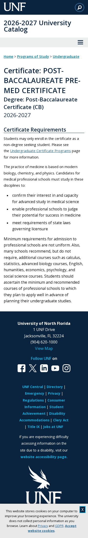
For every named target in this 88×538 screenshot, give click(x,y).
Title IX (33, 426)
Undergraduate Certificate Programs (40, 150)
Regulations (33, 400)
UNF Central (32, 386)
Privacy (43, 526)
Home (8, 57)
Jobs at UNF (53, 426)
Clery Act (60, 420)
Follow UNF (41, 358)
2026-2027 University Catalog (37, 26)
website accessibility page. (44, 456)
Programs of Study (33, 57)
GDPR (59, 526)
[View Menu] (80, 42)
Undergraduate (66, 57)
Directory (55, 386)
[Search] (79, 7)
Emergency (34, 393)
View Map (44, 348)
